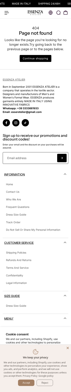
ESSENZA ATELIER (14, 79)
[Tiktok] (25, 122)
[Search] (58, 12)
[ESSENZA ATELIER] (35, 13)
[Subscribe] (62, 158)
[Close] (68, 348)
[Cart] (65, 12)
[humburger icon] (7, 13)
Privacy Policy (30, 375)
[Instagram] (15, 122)
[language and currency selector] (50, 12)
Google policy (46, 375)
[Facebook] (6, 122)
